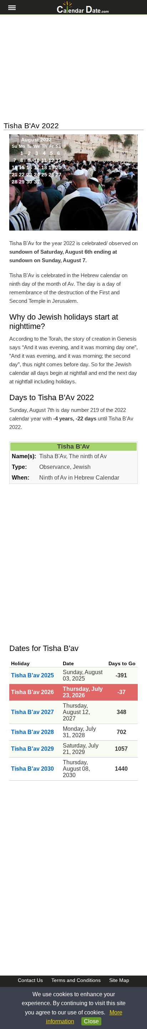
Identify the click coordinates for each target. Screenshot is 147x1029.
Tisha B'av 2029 (32, 749)
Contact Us (30, 980)
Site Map (119, 980)
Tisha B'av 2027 (32, 712)
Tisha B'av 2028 (32, 732)
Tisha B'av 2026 (32, 692)
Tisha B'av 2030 (32, 769)
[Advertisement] (73, 68)
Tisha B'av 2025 (32, 675)
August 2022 (36, 140)
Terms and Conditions (76, 980)
